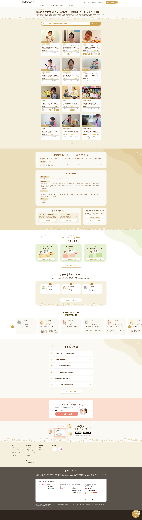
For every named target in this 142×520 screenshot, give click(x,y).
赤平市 (45, 185)
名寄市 (56, 185)
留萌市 (82, 183)
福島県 (63, 178)
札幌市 (41, 183)
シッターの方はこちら (111, 2)
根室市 (63, 185)
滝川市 (70, 185)
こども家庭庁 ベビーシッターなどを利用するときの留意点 (95, 504)
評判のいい (47, 196)
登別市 (90, 185)
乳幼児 (85, 194)
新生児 (81, 194)
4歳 (69, 194)
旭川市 (52, 183)
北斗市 (50, 186)
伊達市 (97, 185)
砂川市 (74, 185)
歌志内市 (78, 185)
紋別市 (49, 185)
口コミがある (53, 196)
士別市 (52, 185)
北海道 (41, 178)
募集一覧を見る (71, 300)
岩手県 (49, 178)
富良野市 (86, 185)
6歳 (74, 194)
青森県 (45, 178)
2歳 (65, 194)
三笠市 (59, 185)
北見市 (67, 183)
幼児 (88, 194)
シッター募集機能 (78, 278)
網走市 (78, 183)
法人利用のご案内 (101, 2)
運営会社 (37, 504)
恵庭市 (94, 185)
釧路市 (59, 183)
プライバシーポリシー (72, 504)
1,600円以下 (43, 194)
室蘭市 (56, 183)
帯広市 (63, 183)
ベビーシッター (63, 14)
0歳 (60, 194)
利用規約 (41, 504)
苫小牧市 (86, 183)
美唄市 (94, 183)
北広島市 (42, 186)
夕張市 (70, 183)
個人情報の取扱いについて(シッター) (49, 504)
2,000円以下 (49, 194)
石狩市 (46, 186)
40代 (98, 194)
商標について (47, 505)
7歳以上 (78, 194)
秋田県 (56, 178)
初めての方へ (84, 2)
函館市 (45, 183)
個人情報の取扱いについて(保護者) (62, 504)
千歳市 (67, 185)
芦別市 (97, 183)
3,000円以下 (55, 194)
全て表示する (43, 188)
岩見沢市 (74, 183)
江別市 (41, 185)
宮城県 (52, 178)
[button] (39, 288)
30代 (94, 194)
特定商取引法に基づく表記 (40, 505)
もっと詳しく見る (71, 391)
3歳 (67, 194)
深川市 (82, 185)
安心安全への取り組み (92, 2)
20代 (91, 194)
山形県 (59, 178)
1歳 (62, 194)
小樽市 (49, 183)
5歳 (72, 194)
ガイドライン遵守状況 (80, 504)
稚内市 (90, 183)
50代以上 (42, 196)
